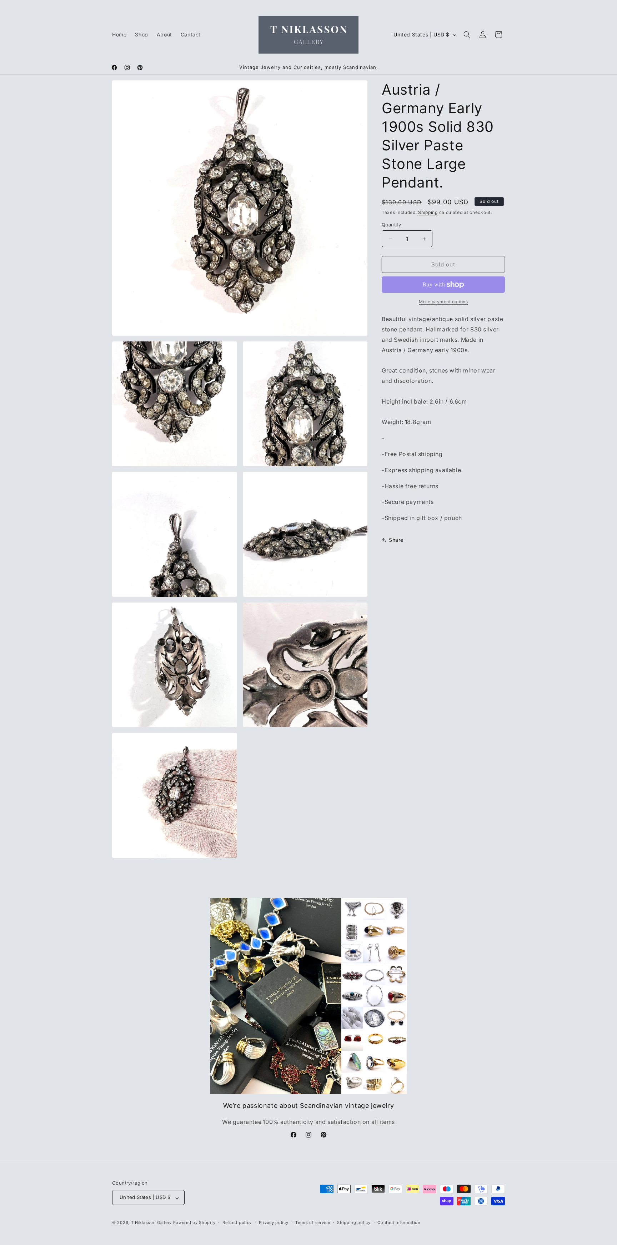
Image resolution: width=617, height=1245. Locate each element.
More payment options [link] (443, 301)
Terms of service (312, 1222)
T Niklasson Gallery (151, 1222)
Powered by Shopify (194, 1222)
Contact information (398, 1222)
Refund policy (237, 1222)
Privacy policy (274, 1222)
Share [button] (396, 540)
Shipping (428, 212)
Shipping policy (354, 1222)
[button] (467, 34)
